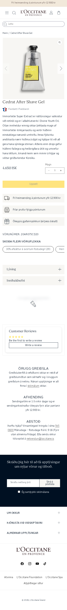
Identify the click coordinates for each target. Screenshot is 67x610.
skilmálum (33, 386)
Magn (48, 164)
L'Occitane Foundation (29, 577)
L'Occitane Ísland (37, 600)
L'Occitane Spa (54, 577)
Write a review (33, 345)
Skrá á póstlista (49, 483)
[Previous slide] (6, 68)
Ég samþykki (35, 492)
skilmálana (43, 492)
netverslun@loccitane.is (40, 439)
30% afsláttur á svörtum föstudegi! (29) (28, 249)
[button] (7, 12)
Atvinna (8, 577)
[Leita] (5, 24)
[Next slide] (61, 68)
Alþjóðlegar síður (33, 583)
